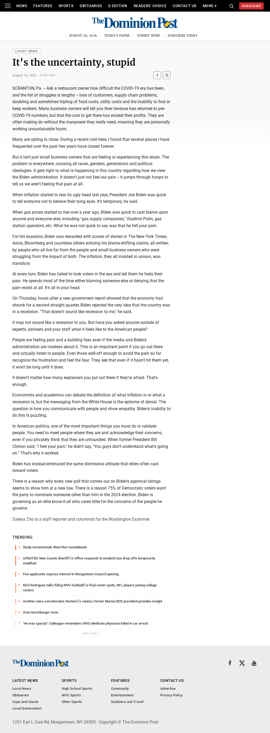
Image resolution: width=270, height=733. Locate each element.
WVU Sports (71, 695)
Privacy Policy (171, 695)
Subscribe (251, 6)
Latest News (26, 51)
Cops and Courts (25, 702)
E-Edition (117, 6)
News (21, 6)
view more (89, 633)
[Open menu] (7, 6)
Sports (66, 6)
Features (42, 6)
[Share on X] (166, 75)
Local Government (26, 708)
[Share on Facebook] (157, 75)
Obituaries (91, 6)
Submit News (148, 35)
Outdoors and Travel (127, 702)
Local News (21, 689)
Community (120, 689)
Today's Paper (117, 35)
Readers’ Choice (150, 6)
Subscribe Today (182, 35)
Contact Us (184, 6)
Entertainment (122, 695)
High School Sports (77, 689)
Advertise (168, 689)
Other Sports (72, 702)
